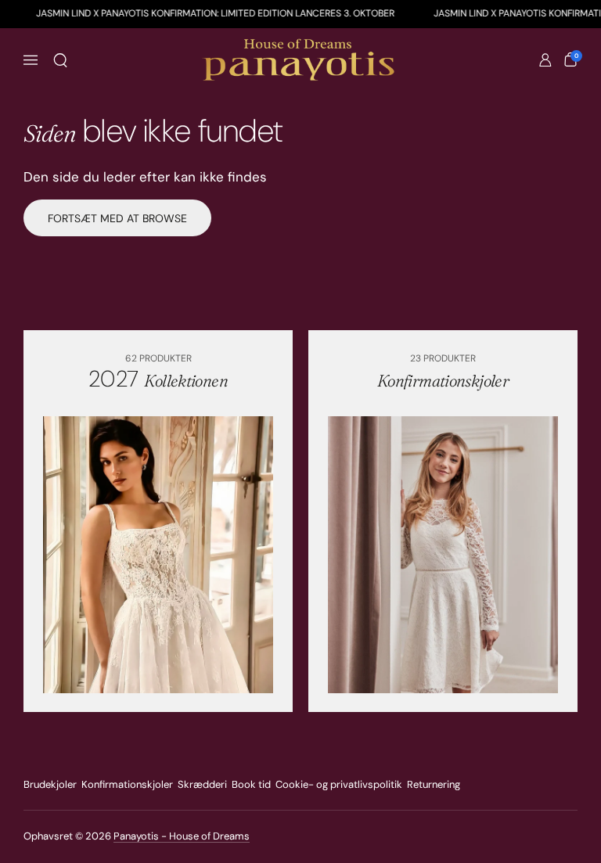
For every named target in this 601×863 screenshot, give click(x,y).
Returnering (433, 784)
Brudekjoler (50, 784)
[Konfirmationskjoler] (443, 554)
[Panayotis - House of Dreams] (300, 60)
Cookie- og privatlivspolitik (338, 784)
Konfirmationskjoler (127, 784)
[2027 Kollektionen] (158, 554)
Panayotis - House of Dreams (181, 836)
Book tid (251, 784)
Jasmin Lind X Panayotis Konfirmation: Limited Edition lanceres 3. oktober (215, 13)
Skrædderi (202, 784)
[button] (60, 60)
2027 (158, 379)
